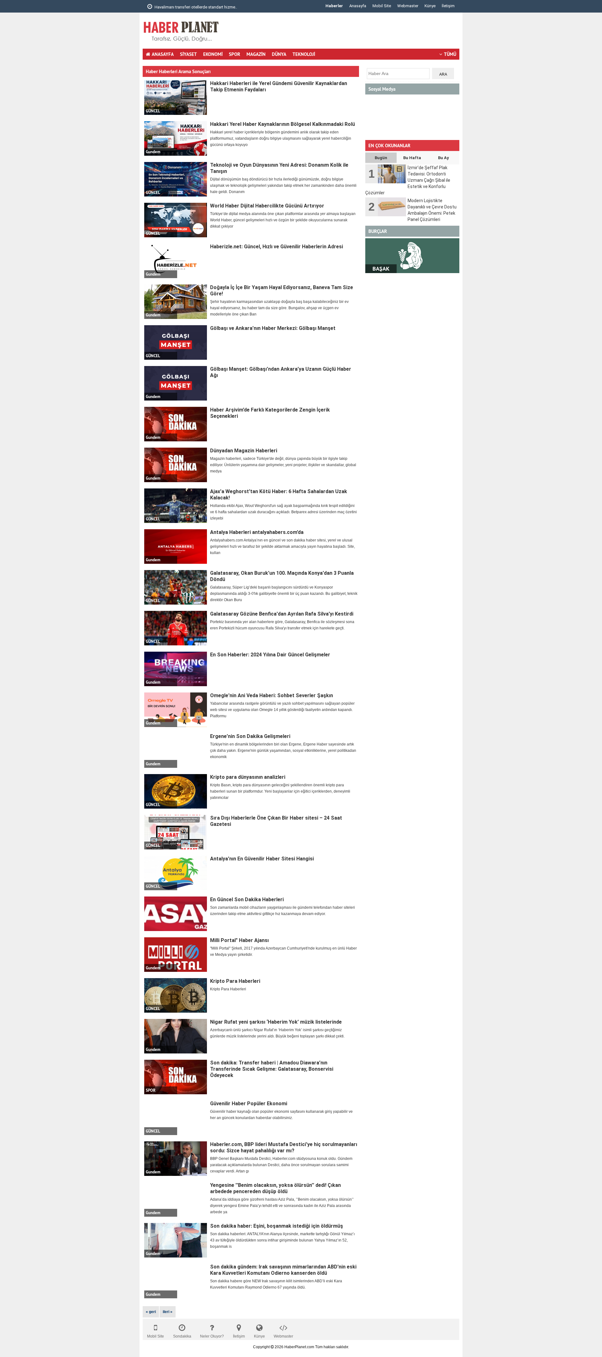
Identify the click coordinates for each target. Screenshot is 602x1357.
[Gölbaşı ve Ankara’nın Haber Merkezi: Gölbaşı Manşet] (175, 342)
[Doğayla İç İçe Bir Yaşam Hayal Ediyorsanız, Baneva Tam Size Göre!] (175, 301)
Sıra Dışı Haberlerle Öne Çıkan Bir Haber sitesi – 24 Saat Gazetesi (276, 821)
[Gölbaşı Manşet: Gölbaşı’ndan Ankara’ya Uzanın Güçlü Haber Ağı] (175, 383)
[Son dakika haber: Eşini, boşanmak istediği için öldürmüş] (175, 1240)
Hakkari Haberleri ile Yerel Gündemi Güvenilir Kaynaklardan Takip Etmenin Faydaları (278, 86)
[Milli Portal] (175, 954)
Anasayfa (357, 5)
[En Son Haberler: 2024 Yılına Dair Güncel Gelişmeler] (175, 669)
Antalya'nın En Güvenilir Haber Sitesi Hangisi (262, 859)
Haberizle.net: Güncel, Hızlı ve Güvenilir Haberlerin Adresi (276, 247)
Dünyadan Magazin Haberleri (243, 451)
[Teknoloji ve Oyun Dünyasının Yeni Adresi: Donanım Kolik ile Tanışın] (175, 179)
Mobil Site (381, 5)
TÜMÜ (450, 54)
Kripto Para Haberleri (235, 981)
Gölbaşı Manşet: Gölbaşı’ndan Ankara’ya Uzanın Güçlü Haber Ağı (280, 372)
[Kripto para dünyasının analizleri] (175, 791)
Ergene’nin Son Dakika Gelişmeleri (250, 736)
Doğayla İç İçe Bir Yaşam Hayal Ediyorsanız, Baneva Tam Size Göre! (281, 290)
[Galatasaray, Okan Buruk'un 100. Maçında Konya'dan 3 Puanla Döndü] (175, 587)
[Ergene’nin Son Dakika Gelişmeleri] (175, 750)
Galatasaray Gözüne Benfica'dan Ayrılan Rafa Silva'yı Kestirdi (281, 614)
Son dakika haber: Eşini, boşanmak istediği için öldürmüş (276, 1226)
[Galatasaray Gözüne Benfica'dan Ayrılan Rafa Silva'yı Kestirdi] (175, 628)
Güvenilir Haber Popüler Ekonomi (248, 1104)
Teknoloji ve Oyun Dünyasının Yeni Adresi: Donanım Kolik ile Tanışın (279, 168)
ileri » (167, 1312)
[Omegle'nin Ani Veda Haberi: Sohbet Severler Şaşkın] (175, 709)
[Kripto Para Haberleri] (175, 995)
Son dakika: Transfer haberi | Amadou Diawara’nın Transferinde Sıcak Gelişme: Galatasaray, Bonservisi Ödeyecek (271, 1069)
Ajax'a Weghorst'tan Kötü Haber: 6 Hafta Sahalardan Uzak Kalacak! (278, 494)
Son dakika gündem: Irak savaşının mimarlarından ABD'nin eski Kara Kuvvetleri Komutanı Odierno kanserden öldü (283, 1270)
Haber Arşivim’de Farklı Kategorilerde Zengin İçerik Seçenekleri (270, 413)
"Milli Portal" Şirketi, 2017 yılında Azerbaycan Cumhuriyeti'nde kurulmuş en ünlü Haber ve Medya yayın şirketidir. (283, 951)
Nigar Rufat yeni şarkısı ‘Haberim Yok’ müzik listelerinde (276, 1022)
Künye (430, 5)
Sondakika (182, 1336)
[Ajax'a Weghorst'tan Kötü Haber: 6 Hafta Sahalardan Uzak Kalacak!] (175, 505)
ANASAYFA (163, 54)
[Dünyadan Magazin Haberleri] (175, 465)
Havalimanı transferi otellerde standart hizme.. (195, 7)
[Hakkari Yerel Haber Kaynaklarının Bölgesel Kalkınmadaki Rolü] (175, 138)
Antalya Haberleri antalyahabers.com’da (257, 532)
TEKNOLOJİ (304, 54)
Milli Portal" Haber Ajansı (239, 940)
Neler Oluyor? (212, 1336)
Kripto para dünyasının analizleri (247, 777)
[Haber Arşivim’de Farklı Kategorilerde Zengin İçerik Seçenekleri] (175, 424)
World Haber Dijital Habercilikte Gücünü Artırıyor (267, 206)
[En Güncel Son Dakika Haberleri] (175, 914)
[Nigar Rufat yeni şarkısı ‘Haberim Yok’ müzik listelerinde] (175, 1036)
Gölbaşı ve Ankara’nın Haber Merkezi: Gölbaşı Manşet (272, 328)
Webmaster (407, 5)
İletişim (448, 5)
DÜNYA (279, 54)
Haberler (334, 5)
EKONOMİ (213, 54)
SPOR (234, 54)
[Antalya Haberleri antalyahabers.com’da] (175, 546)
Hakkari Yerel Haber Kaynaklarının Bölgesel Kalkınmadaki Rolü (282, 124)
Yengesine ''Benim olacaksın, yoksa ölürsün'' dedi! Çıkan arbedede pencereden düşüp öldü (275, 1188)
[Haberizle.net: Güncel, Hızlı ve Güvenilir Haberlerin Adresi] (175, 261)
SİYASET (188, 54)
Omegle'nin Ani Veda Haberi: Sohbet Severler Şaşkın (271, 695)
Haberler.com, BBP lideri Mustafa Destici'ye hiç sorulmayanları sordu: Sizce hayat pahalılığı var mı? (283, 1147)
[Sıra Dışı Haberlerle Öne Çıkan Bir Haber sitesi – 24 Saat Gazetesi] (175, 832)
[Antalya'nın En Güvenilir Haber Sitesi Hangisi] (175, 873)
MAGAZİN (256, 54)
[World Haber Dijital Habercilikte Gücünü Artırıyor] (175, 220)
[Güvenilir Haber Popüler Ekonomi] (175, 1118)
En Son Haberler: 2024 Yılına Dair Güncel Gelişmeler (270, 655)
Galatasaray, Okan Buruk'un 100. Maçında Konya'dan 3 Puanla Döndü (282, 576)
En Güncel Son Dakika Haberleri (247, 899)
